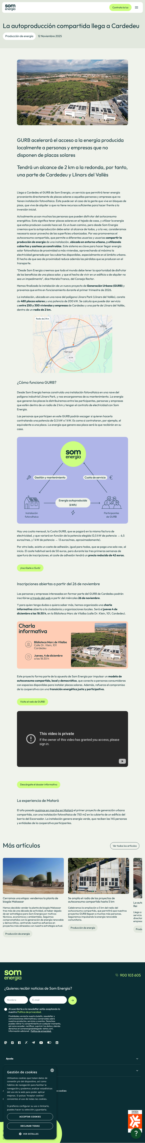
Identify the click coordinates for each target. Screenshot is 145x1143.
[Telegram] (33, 1042)
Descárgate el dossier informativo (38, 784)
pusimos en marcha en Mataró (54, 810)
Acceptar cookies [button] (30, 1116)
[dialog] (30, 1102)
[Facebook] (19, 1042)
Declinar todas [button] (30, 1125)
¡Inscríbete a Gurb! (30, 568)
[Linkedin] (57, 1042)
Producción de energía (19, 36)
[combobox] (52, 1070)
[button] (30, 1134)
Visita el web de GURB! (32, 701)
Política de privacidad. (41, 1031)
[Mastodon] (5, 1042)
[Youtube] (41, 1042)
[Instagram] (12, 1042)
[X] (26, 1042)
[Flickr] (49, 1042)
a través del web (40, 598)
